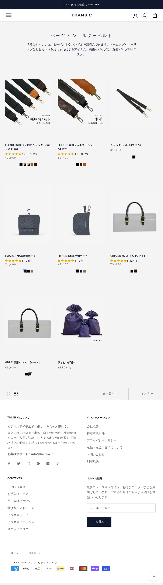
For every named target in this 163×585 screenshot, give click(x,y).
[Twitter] (18, 463)
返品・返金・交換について (104, 447)
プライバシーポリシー (102, 440)
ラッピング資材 (67, 362)
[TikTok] (57, 463)
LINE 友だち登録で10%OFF (81, 4)
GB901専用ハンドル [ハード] (22, 362)
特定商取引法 (96, 433)
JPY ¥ (15, 553)
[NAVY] (25, 271)
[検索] (145, 15)
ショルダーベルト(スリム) (125, 145)
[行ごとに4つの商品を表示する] (16, 393)
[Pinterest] (38, 463)
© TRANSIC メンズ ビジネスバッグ (34, 562)
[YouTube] (47, 463)
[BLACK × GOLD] (25, 164)
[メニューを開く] (8, 15)
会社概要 (93, 426)
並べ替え (109, 393)
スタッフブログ (17, 529)
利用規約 (93, 461)
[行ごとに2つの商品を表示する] (8, 393)
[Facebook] (8, 463)
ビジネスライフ (17, 515)
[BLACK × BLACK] (21, 164)
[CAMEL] (32, 164)
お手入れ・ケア (17, 494)
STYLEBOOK (16, 487)
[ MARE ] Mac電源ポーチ (20, 255)
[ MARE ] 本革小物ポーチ (73, 255)
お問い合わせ (96, 454)
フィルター (145, 393)
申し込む (99, 521)
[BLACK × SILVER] (28, 164)
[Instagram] (28, 463)
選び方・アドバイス (20, 508)
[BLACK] (133, 157)
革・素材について (19, 501)
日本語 (33, 553)
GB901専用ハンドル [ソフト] (127, 255)
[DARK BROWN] (35, 164)
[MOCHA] (32, 271)
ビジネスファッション (22, 522)
